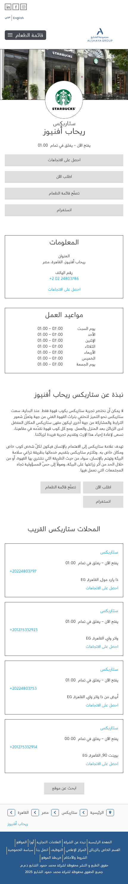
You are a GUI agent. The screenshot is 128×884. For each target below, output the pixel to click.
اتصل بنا (42, 851)
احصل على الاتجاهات (42, 159)
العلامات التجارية (49, 843)
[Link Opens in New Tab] (23, 7)
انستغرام (38, 209)
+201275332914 (23, 748)
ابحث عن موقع (64, 789)
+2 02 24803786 (64, 280)
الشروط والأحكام (75, 858)
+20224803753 (23, 690)
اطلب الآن (38, 176)
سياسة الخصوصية (20, 851)
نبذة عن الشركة (75, 843)
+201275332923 (24, 631)
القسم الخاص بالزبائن (104, 851)
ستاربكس (109, 553)
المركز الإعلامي (76, 851)
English (18, 19)
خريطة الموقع (51, 858)
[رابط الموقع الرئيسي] (104, 35)
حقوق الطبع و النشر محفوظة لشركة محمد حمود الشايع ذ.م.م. (64, 866)
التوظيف (57, 851)
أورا (31, 843)
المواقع (21, 843)
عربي (7, 17)
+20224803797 (23, 573)
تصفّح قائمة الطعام (42, 193)
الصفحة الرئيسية (100, 843)
